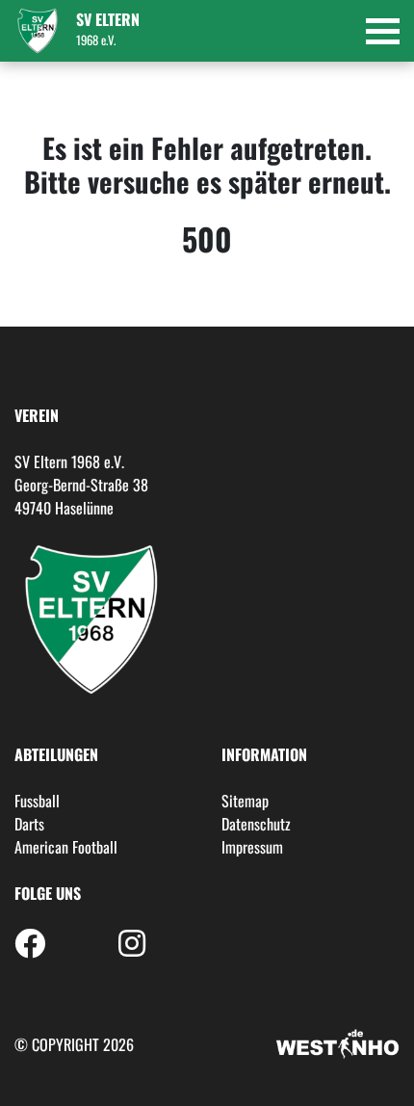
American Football (65, 846)
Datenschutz (256, 823)
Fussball (37, 800)
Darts (29, 823)
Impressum (252, 846)
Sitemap (245, 800)
